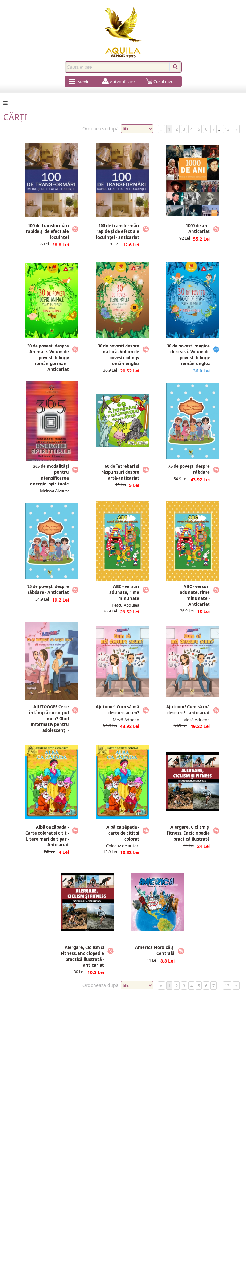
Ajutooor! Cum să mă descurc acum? (117, 709)
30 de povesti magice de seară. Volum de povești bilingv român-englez (188, 354)
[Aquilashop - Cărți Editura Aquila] (123, 32)
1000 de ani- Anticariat (198, 228)
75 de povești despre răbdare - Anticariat (48, 589)
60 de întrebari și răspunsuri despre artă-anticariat (120, 472)
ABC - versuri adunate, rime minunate (124, 592)
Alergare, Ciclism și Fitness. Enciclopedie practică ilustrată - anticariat (82, 956)
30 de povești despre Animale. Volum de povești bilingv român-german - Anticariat (48, 357)
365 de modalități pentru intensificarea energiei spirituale (49, 475)
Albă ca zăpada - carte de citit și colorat (122, 833)
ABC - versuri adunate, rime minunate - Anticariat (195, 595)
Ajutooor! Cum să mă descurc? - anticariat (188, 709)
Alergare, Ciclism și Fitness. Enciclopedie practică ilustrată (188, 833)
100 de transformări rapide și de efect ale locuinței (47, 231)
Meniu (84, 82)
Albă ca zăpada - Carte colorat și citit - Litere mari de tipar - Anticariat (47, 836)
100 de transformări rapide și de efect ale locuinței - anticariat (117, 231)
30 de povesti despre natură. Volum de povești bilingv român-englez (118, 354)
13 (227, 129)
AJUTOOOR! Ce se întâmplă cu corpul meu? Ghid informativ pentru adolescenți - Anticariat (49, 721)
